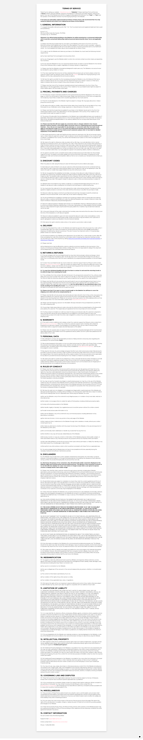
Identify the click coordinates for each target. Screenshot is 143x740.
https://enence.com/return (79, 299)
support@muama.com (55, 718)
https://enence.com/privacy (85, 346)
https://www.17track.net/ (47, 240)
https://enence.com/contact (52, 264)
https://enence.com (65, 12)
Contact (75, 74)
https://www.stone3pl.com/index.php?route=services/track (84, 238)
